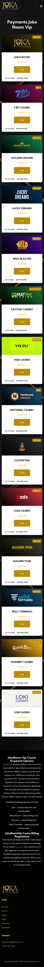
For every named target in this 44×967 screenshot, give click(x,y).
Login (4, 919)
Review (4, 911)
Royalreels (6, 927)
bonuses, (19, 847)
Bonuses (5, 907)
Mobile (4, 915)
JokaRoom (7, 764)
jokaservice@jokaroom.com (12, 942)
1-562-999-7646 (8, 946)
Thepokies (6, 923)
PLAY (22, 70)
